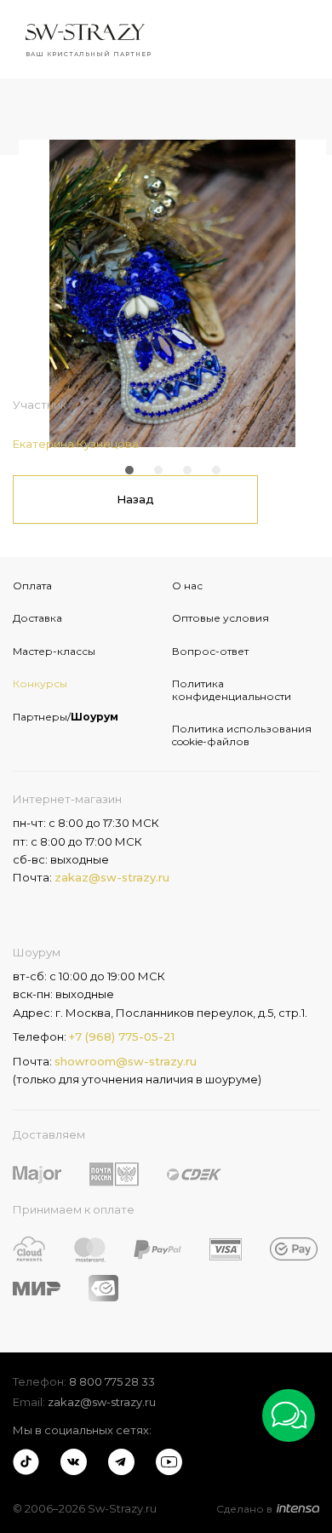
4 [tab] (216, 470)
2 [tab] (158, 470)
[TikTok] (26, 1462)
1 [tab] (129, 470)
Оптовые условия (220, 617)
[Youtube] (169, 1462)
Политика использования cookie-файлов (242, 734)
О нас (187, 585)
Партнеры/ (65, 716)
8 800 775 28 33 (112, 1381)
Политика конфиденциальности (231, 689)
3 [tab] (187, 470)
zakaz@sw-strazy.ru (111, 877)
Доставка (37, 617)
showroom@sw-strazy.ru (125, 1061)
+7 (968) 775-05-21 (122, 1036)
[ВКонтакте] (73, 1462)
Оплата (32, 585)
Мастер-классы (54, 651)
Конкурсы (40, 683)
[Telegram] (121, 1462)
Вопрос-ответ (210, 651)
